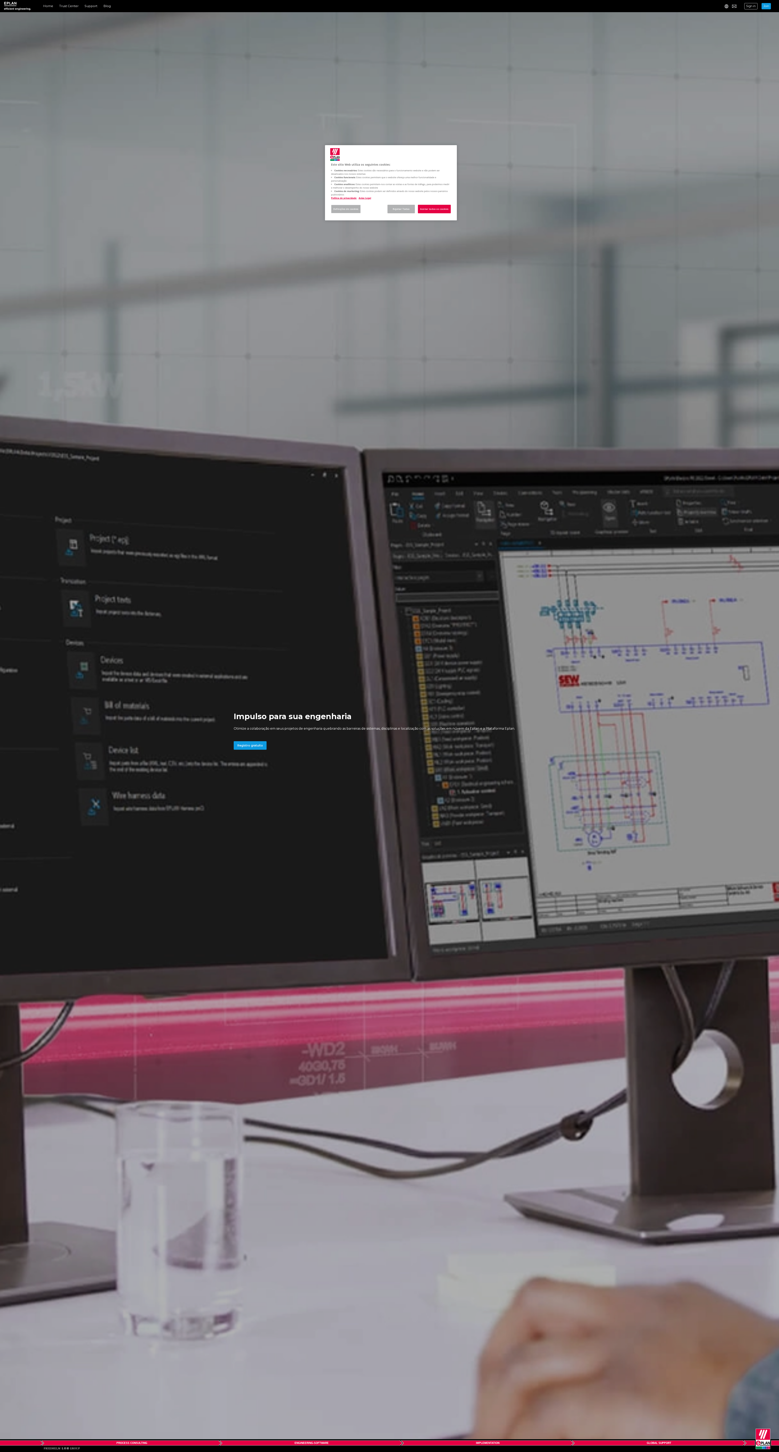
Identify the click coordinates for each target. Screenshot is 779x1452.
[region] (391, 182)
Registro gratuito (250, 745)
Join (766, 6)
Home (48, 6)
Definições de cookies (345, 208)
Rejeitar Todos (401, 208)
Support (91, 6)
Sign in (751, 6)
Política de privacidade (344, 197)
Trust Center (69, 6)
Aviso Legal (365, 197)
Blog (107, 6)
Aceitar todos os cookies (434, 208)
